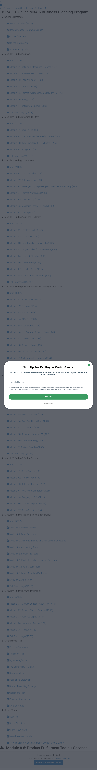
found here (75, 389)
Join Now (48, 397)
